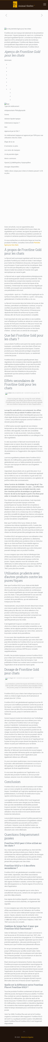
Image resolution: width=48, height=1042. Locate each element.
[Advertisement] (24, 200)
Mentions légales (27, 1037)
